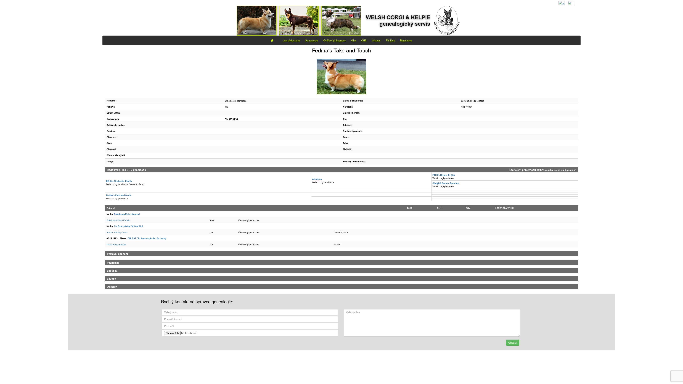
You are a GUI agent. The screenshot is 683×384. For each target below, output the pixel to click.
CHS (363, 40)
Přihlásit (390, 40)
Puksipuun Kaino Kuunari (127, 214)
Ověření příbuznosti (334, 40)
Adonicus (317, 179)
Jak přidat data (291, 40)
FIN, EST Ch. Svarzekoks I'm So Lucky (147, 238)
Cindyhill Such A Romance (445, 183)
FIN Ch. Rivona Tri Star (443, 175)
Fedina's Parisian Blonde (118, 195)
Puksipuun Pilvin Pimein (118, 220)
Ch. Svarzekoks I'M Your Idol (128, 226)
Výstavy (376, 40)
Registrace (406, 40)
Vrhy (353, 40)
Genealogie (311, 40)
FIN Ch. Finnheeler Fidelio (119, 181)
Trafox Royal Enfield (116, 244)
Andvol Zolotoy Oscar (117, 232)
